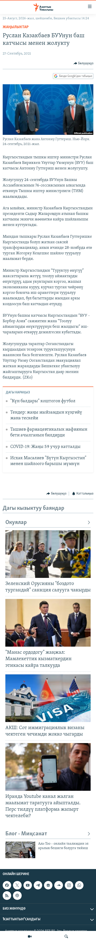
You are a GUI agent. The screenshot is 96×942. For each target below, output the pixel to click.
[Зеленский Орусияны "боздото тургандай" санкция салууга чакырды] (48, 554)
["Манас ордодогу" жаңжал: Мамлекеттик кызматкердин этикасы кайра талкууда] (48, 623)
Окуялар (16, 523)
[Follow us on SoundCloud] (58, 885)
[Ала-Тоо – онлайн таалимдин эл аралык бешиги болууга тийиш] (20, 850)
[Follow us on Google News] (48, 885)
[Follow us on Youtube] (27, 885)
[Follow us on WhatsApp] (79, 885)
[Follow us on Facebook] (7, 885)
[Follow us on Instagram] (69, 885)
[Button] (84, 63)
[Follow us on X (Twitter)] (17, 885)
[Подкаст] (17, 895)
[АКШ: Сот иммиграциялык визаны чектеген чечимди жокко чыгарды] (48, 698)
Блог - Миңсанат (26, 834)
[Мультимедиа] (29, 936)
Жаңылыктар (16, 27)
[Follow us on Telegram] (38, 885)
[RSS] (7, 895)
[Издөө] (66, 936)
